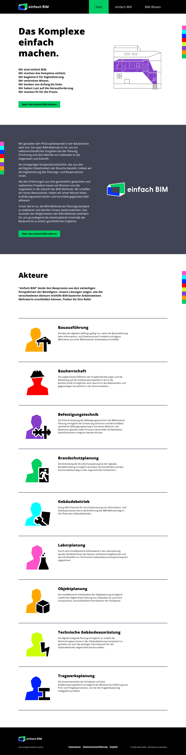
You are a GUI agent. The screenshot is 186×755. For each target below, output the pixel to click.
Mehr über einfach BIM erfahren (39, 104)
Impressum (74, 746)
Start (98, 7)
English (114, 746)
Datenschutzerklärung (95, 746)
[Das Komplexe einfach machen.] (33, 6)
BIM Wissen (153, 7)
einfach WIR (123, 7)
